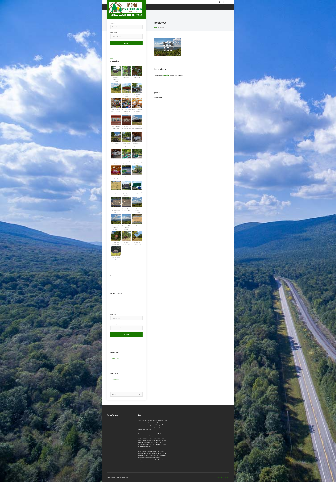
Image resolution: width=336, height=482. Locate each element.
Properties (165, 7)
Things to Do (176, 7)
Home (157, 7)
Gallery (210, 7)
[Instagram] (222, 2)
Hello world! (115, 358)
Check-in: (113, 23)
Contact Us (219, 7)
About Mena (187, 7)
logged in (166, 75)
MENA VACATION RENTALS (126, 15)
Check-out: (113, 32)
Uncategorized (114, 379)
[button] (115, 74)
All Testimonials (199, 7)
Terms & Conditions (222, 477)
